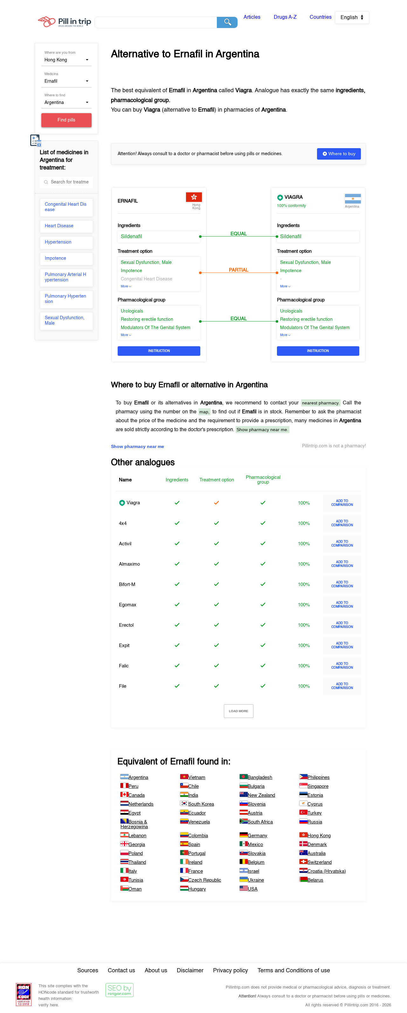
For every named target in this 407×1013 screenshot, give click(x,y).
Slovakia (257, 853)
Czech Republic (204, 880)
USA (253, 889)
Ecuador (197, 813)
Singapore (317, 786)
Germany (257, 835)
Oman (134, 889)
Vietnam (196, 777)
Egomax (127, 605)
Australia (316, 853)
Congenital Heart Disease (65, 207)
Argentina (138, 777)
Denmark (317, 844)
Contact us (121, 971)
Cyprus (315, 804)
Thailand (137, 862)
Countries (321, 17)
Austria (255, 813)
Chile (193, 786)
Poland (135, 853)
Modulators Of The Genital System (155, 328)
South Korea (201, 804)
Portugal (196, 853)
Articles (252, 17)
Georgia (136, 844)
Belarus (315, 880)
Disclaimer (190, 971)
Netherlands (141, 804)
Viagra (293, 197)
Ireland (195, 862)
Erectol (126, 625)
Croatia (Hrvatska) (326, 871)
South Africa (260, 822)
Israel (253, 871)
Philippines (318, 777)
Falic (124, 666)
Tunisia (135, 880)
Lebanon (137, 835)
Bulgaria (256, 786)
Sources (87, 971)
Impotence (55, 258)
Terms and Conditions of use (294, 971)
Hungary (197, 889)
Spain (194, 844)
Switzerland (319, 862)
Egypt (134, 813)
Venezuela (199, 822)
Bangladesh (260, 777)
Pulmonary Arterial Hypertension (65, 277)
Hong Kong (319, 835)
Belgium (256, 862)
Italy (132, 871)
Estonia (315, 795)
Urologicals (132, 311)
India (193, 795)
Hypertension (58, 242)
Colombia (198, 835)
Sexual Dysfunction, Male (65, 321)
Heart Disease (59, 226)
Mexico (255, 844)
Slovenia (257, 804)
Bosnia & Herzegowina (134, 824)
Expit (124, 645)
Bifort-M (127, 584)
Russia (314, 822)
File (122, 686)
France (195, 871)
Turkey (314, 813)
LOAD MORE (238, 711)
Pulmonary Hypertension (65, 299)
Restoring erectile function (147, 319)
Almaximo (129, 564)
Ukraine (256, 880)
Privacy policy (230, 971)
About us (156, 971)
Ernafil (128, 201)
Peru (133, 786)
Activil (125, 543)
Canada (136, 795)
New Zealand (261, 795)
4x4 (123, 523)
